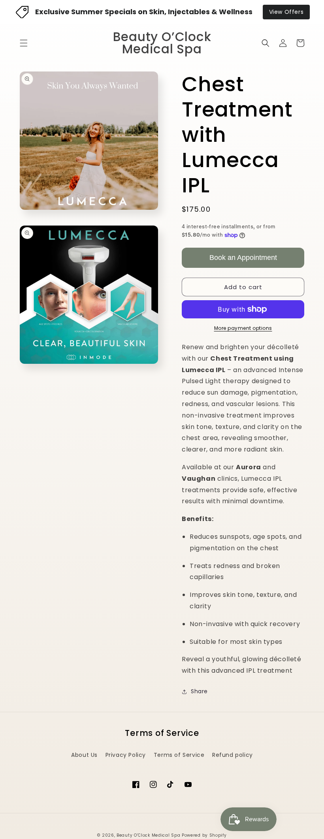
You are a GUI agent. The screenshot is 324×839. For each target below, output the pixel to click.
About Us (84, 755)
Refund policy (232, 755)
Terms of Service (179, 755)
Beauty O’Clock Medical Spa (148, 835)
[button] (23, 43)
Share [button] (199, 691)
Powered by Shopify (204, 835)
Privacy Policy (125, 755)
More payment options (243, 328)
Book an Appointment (243, 257)
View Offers (286, 12)
